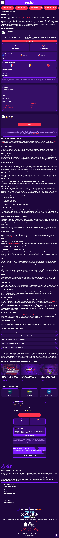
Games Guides (7, 489)
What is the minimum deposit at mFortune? (13, 343)
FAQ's (31, 109)
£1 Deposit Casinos (7, 7)
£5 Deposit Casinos (21, 7)
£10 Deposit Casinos (36, 7)
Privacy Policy (7, 500)
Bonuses (4, 104)
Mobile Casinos (7, 488)
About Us (6, 504)
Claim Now (29, 41)
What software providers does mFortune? (12, 347)
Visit (29, 124)
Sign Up (29, 415)
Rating (31, 107)
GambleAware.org (36, 133)
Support (32, 105)
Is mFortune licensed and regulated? (11, 332)
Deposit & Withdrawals (7, 107)
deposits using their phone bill (11, 236)
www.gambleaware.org (31, 521)
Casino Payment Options (10, 486)
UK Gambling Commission (28, 314)
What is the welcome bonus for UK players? (13, 339)
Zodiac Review (29, 435)
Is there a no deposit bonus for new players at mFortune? (17, 335)
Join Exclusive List (29, 455)
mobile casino (51, 301)
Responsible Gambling (9, 493)
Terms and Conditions (9, 502)
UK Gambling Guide (9, 484)
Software (6, 491)
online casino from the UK (24, 17)
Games (4, 109)
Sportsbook (33, 103)
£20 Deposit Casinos (50, 7)
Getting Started (6, 105)
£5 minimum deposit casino (14, 243)
